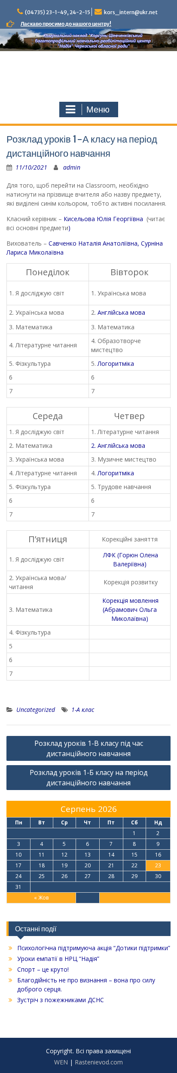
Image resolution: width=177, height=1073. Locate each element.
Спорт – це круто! (43, 969)
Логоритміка (116, 363)
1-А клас (82, 709)
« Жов (41, 897)
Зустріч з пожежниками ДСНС (60, 1000)
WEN (61, 1062)
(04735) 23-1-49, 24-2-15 (57, 12)
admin (71, 167)
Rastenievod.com (99, 1062)
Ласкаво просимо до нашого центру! (66, 24)
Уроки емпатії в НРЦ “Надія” (58, 958)
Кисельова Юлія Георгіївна (104, 219)
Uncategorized (35, 709)
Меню (98, 109)
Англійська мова (121, 312)
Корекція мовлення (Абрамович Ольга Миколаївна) (130, 609)
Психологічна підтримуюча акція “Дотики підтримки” (93, 948)
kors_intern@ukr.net (131, 12)
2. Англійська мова (118, 445)
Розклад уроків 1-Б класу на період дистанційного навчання (89, 777)
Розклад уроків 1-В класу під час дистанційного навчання (88, 748)
